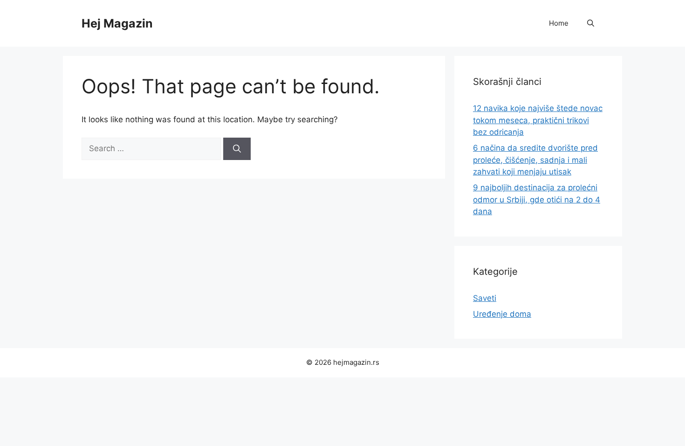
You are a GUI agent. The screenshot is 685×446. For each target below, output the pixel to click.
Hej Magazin (117, 23)
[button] (590, 23)
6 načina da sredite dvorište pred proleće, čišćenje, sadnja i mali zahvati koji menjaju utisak (535, 159)
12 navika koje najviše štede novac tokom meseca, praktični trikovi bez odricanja (538, 120)
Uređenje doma (502, 314)
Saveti (484, 298)
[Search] (237, 149)
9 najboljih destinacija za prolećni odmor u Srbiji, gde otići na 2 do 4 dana (536, 199)
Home (559, 23)
